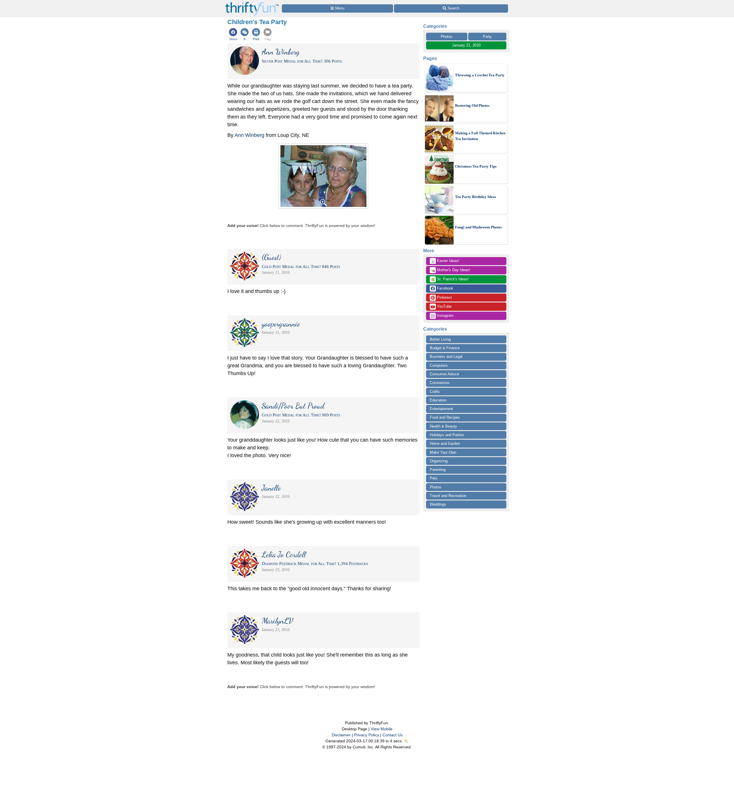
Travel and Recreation (448, 496)
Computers (439, 365)
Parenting (438, 469)
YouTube (444, 306)
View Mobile (382, 729)
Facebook (444, 288)
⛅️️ (406, 741)
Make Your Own (443, 452)
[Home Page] (252, 3)
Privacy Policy (366, 735)
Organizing (439, 461)
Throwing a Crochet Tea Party (480, 75)
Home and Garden (445, 443)
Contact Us (392, 735)
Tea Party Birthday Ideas (475, 197)
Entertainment (441, 409)
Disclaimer (341, 735)
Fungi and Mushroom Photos (478, 227)
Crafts (435, 391)
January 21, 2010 (466, 45)
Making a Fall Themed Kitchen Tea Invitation (480, 136)
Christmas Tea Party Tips (476, 166)
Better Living (440, 339)
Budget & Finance (445, 348)
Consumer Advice (444, 374)
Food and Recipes (445, 417)
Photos (446, 36)
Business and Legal (446, 356)
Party (487, 36)
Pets (434, 478)
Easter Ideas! (445, 261)
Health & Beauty (443, 426)
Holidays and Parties (447, 435)
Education (438, 400)
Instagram (445, 315)
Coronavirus (440, 383)
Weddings (438, 504)
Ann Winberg (249, 135)
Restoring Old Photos (472, 105)
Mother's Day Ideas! (450, 270)
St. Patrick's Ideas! (450, 279)
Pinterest (444, 297)
